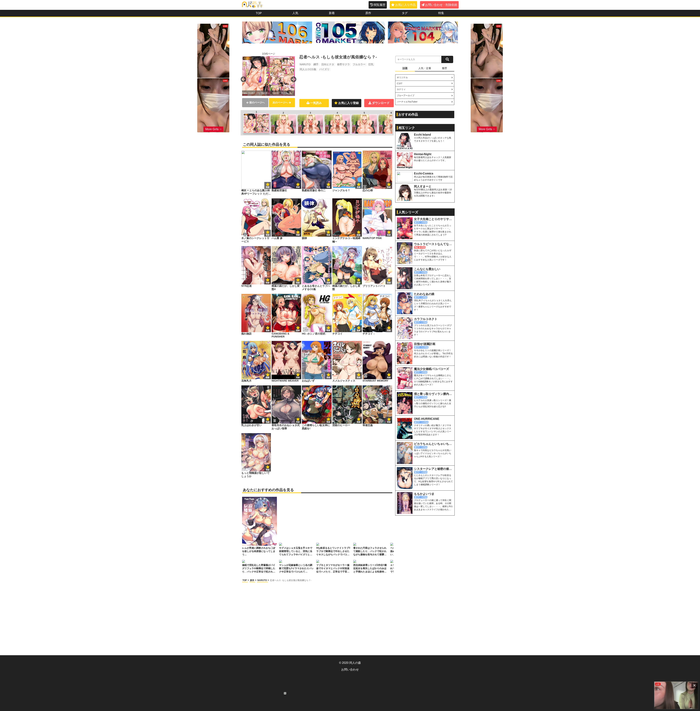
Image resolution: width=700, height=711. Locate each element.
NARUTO (305, 64)
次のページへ (280, 102)
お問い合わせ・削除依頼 (441, 4)
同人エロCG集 (308, 69)
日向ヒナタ (327, 64)
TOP (259, 13)
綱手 (315, 64)
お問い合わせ (350, 669)
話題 (405, 68)
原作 (368, 13)
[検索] (447, 59)
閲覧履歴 (379, 4)
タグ (405, 13)
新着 (332, 13)
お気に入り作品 (405, 4)
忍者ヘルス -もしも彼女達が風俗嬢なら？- (290, 580)
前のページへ (257, 102)
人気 (295, 13)
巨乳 (371, 64)
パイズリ (324, 69)
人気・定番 (424, 68)
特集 (441, 13)
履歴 (444, 68)
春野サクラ (343, 64)
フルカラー (359, 64)
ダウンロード (381, 102)
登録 (298, 187)
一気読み (316, 102)
